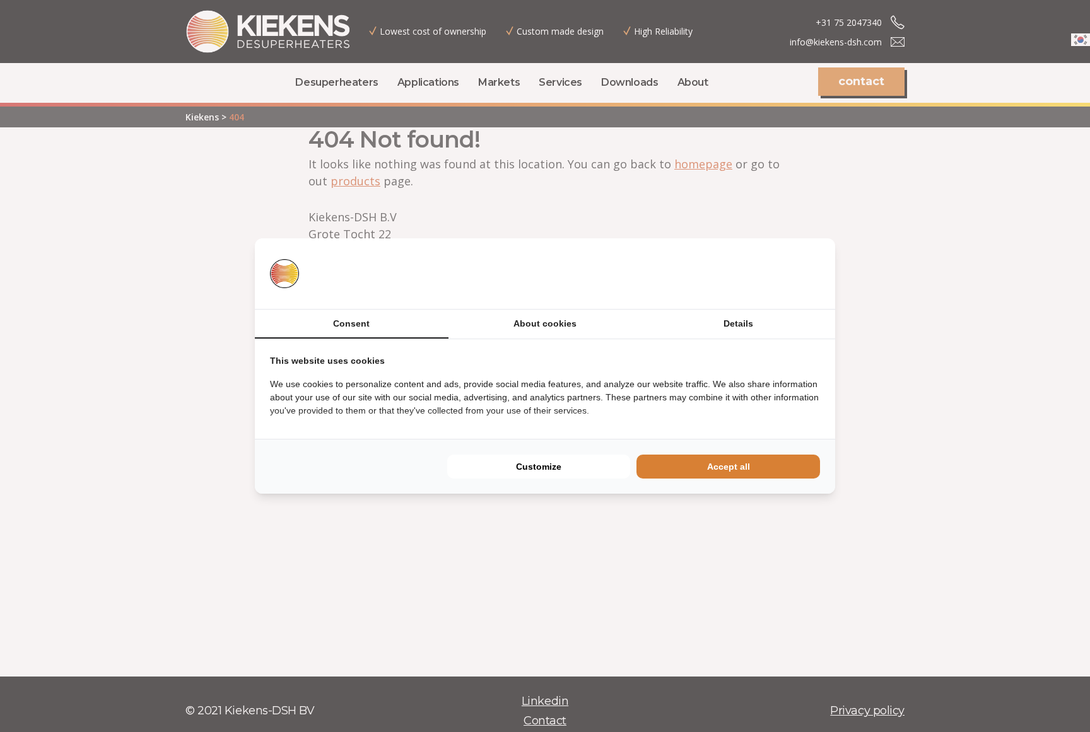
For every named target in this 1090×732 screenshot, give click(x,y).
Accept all (728, 467)
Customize (538, 467)
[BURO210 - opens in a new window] (772, 273)
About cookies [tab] (545, 323)
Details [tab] (738, 323)
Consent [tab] (351, 323)
